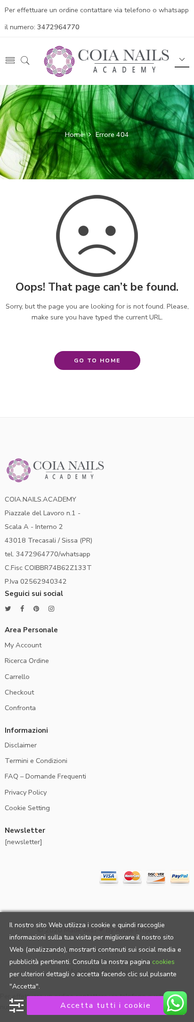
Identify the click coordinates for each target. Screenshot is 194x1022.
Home (74, 134)
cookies (163, 961)
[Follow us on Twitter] (8, 608)
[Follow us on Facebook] (22, 608)
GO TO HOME (97, 360)
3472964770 (58, 27)
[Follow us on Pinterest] (36, 608)
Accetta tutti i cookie (105, 1005)
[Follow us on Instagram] (51, 608)
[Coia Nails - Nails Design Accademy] (108, 60)
